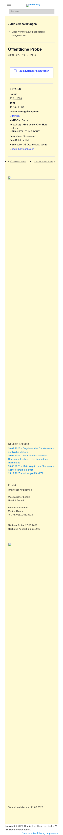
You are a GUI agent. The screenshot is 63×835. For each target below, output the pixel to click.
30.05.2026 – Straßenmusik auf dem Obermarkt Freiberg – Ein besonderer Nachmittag (28, 459)
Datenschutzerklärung (33, 833)
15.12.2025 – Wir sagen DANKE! (25, 473)
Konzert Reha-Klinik (43, 161)
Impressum (52, 833)
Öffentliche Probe (18, 161)
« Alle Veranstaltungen (22, 24)
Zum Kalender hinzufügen (34, 70)
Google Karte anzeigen (22, 149)
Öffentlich (15, 115)
